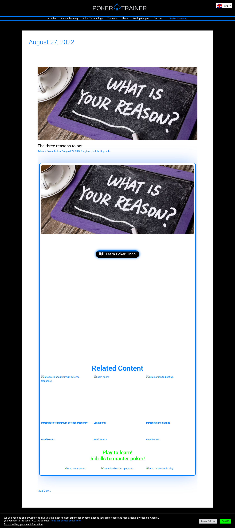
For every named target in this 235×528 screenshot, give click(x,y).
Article (41, 151)
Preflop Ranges (141, 18)
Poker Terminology (92, 18)
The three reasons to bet (60, 146)
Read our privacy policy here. (66, 520)
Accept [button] (225, 521)
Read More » (48, 439)
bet (94, 151)
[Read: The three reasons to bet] (117, 103)
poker (109, 151)
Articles (52, 18)
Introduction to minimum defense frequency (64, 422)
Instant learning (69, 18)
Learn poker (100, 422)
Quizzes (158, 18)
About (125, 18)
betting (100, 151)
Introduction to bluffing (158, 422)
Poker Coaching (178, 18)
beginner (86, 151)
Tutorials (112, 18)
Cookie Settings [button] (208, 521)
